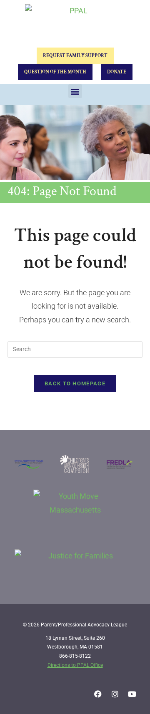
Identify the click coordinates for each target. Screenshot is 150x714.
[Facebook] (97, 693)
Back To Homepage (75, 383)
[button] (75, 91)
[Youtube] (132, 693)
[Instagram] (115, 693)
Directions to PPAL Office (75, 665)
